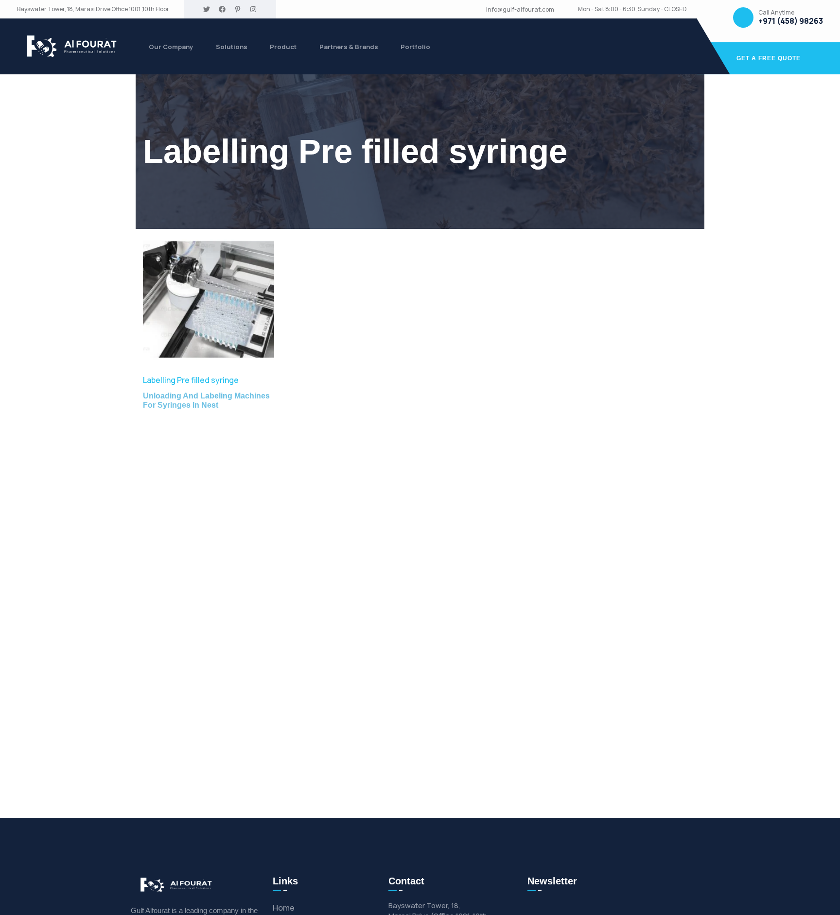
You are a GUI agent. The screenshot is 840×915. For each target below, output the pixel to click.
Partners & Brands (348, 46)
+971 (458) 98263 (790, 21)
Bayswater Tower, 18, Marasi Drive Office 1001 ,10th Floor (93, 9)
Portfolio (415, 46)
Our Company (171, 46)
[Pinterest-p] (237, 9)
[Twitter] (206, 9)
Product (283, 46)
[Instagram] (253, 9)
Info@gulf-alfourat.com (520, 10)
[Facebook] (222, 9)
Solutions (231, 46)
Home (284, 907)
